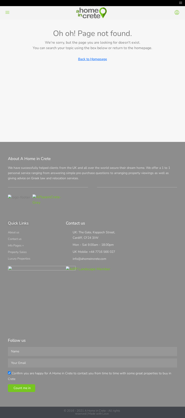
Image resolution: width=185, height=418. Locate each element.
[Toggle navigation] (180, 3)
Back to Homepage (92, 59)
